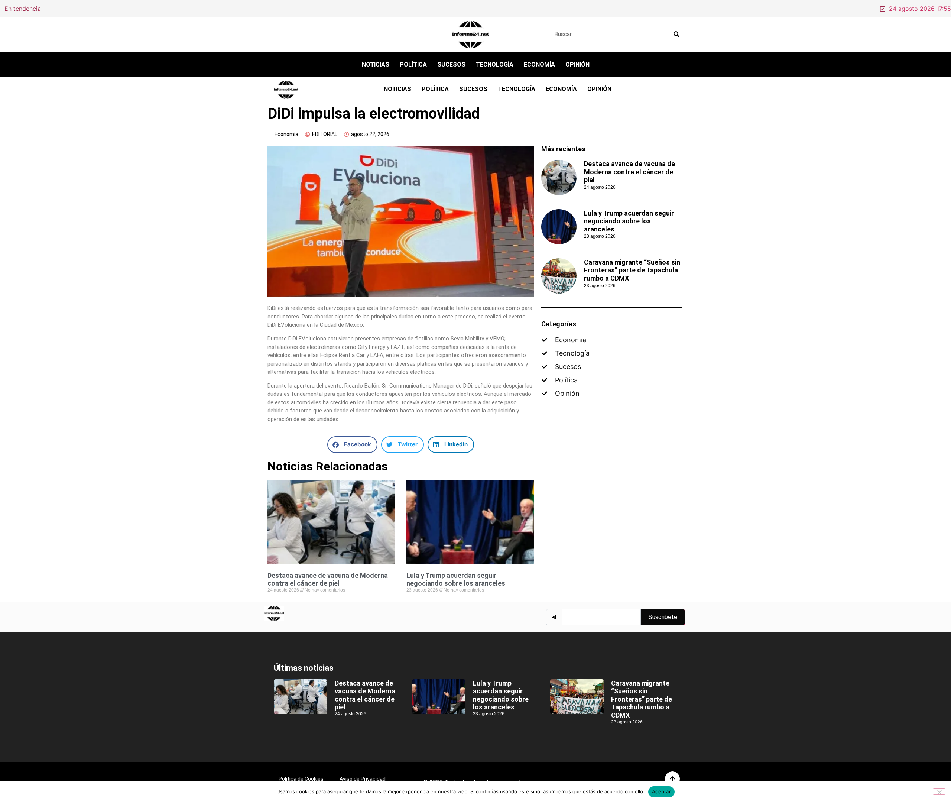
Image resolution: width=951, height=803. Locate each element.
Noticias (375, 64)
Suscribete (663, 617)
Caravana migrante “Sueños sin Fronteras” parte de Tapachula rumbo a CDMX (632, 270)
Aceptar (661, 791)
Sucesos (451, 64)
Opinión (577, 64)
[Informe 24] (470, 34)
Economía (539, 64)
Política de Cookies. (302, 779)
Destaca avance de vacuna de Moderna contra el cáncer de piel (177, 8)
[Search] (676, 34)
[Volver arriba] (672, 778)
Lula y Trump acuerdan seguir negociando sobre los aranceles (455, 579)
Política (413, 64)
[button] (352, 444)
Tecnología (494, 64)
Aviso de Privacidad (363, 779)
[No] (939, 791)
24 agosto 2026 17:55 (920, 8)
